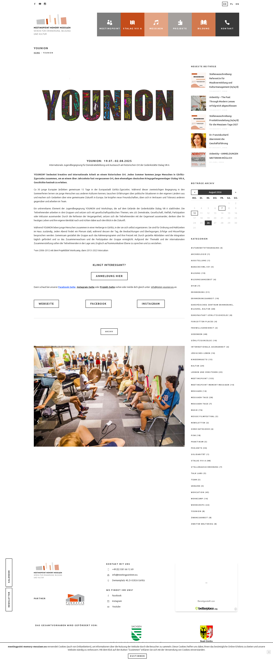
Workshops (198, 505)
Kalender (9, 576)
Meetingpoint (199, 378)
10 (194, 213)
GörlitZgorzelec (201, 340)
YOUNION (196, 511)
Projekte (196, 448)
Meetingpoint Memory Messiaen (210, 385)
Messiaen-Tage (199, 404)
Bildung (196, 273)
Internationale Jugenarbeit (208, 347)
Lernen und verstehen (204, 372)
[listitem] (109, 165)
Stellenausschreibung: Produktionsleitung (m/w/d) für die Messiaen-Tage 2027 (224, 120)
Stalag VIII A (198, 461)
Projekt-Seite (107, 287)
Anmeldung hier (109, 276)
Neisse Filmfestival (203, 416)
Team (194, 480)
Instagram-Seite (85, 287)
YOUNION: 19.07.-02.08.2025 (109, 160)
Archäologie (198, 254)
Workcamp (197, 499)
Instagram (151, 303)
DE (225, 4)
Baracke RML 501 (200, 267)
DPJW (194, 286)
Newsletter (9, 599)
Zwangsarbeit (199, 518)
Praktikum (197, 442)
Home (37, 53)
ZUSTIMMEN (137, 656)
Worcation (197, 492)
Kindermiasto (199, 359)
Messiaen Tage (199, 397)
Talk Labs (197, 473)
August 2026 (215, 192)
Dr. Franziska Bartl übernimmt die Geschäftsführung (218, 139)
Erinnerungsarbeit (202, 298)
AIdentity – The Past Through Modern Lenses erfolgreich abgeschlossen (223, 101)
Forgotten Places (202, 322)
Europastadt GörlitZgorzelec (210, 315)
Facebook (98, 303)
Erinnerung (198, 292)
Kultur (195, 366)
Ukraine (195, 486)
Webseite (46, 303)
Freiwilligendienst (202, 328)
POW (193, 435)
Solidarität (198, 454)
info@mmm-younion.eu (162, 287)
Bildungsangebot (202, 279)
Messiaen (196, 391)
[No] (269, 652)
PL (231, 4)
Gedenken (197, 334)
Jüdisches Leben (200, 353)
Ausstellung (199, 260)
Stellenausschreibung (205, 467)
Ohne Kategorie (200, 429)
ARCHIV (109, 331)
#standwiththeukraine (205, 248)
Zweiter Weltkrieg (202, 524)
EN (237, 4)
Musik (194, 410)
